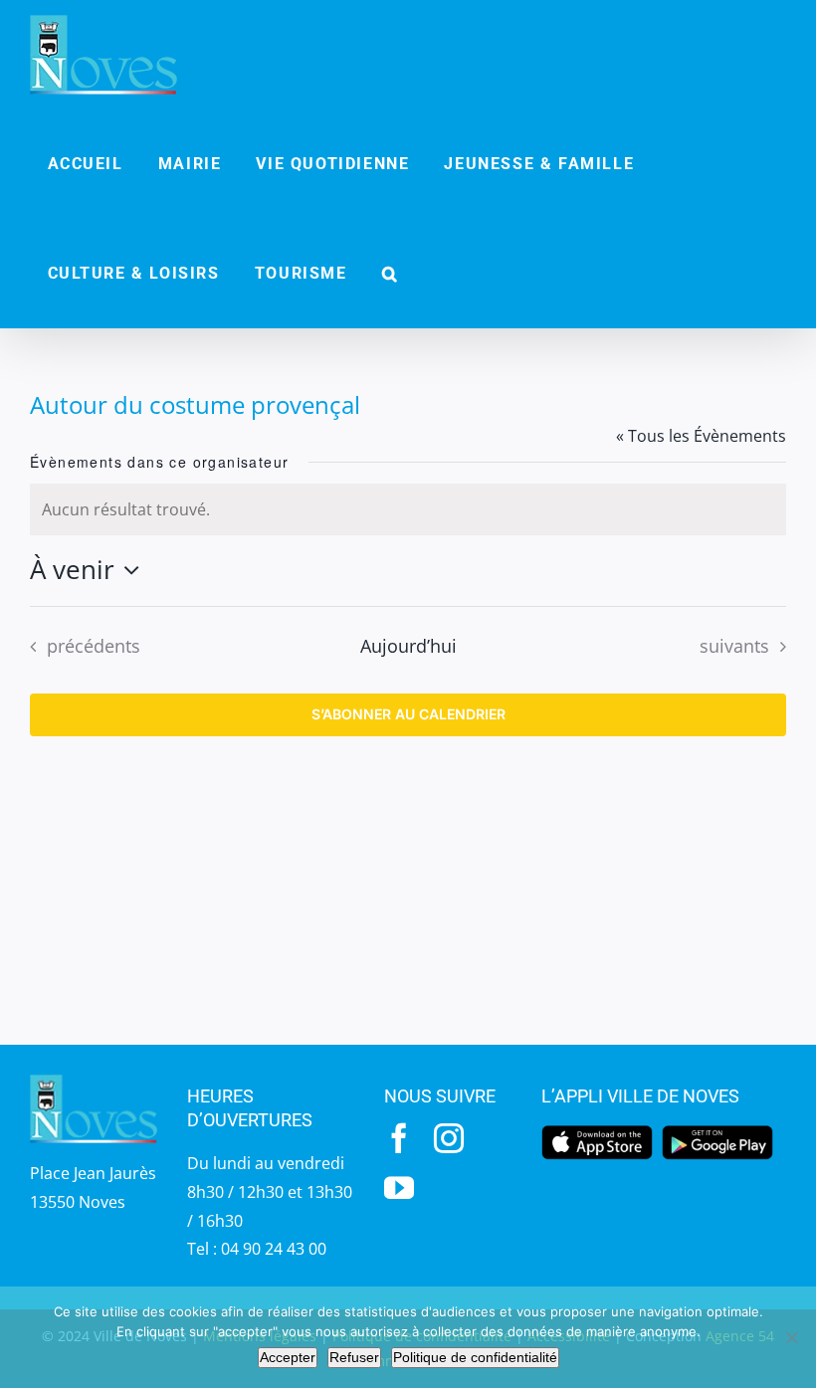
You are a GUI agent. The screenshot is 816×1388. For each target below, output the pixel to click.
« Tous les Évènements (701, 436)
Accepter (287, 1357)
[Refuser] (791, 1337)
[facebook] (399, 1138)
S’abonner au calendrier (408, 714)
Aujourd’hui (408, 646)
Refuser (354, 1357)
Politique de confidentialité (475, 1357)
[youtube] (399, 1188)
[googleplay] (717, 1131)
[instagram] (449, 1138)
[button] (390, 273)
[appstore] (597, 1131)
